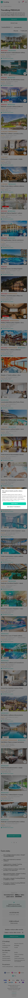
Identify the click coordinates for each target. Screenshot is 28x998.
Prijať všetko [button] (14, 503)
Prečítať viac (16, 500)
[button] (14, 506)
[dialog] (14, 499)
